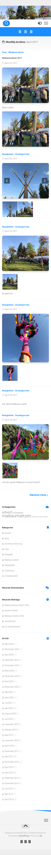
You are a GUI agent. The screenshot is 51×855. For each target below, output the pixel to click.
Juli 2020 (9, 719)
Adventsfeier (10, 621)
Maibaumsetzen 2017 (12, 58)
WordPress (24, 836)
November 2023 (12, 676)
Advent (8, 533)
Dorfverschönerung (13, 544)
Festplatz (9, 554)
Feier (4, 52)
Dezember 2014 (12, 778)
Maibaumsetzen (16, 52)
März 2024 (9, 671)
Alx (41, 836)
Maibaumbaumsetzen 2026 (17, 605)
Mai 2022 (9, 692)
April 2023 (9, 681)
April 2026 (9, 644)
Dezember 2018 (12, 740)
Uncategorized (22, 154)
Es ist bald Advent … (13, 627)
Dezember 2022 (12, 687)
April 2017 (9, 756)
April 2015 (9, 773)
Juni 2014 (9, 789)
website (45, 517)
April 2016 (9, 767)
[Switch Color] (40, 23)
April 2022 (9, 697)
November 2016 (12, 762)
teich (40, 517)
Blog (7, 538)
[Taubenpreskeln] (31, 32)
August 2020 (10, 713)
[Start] (20, 32)
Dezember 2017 (12, 751)
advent (7, 512)
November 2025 (12, 649)
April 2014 (9, 799)
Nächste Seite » (39, 494)
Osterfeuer (9, 570)
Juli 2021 (9, 703)
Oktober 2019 (11, 730)
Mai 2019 (9, 735)
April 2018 (9, 746)
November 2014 (12, 783)
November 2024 (12, 665)
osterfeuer (34, 517)
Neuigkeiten (7, 154)
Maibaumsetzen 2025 (14, 616)
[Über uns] (25, 32)
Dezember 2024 (12, 660)
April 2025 (9, 655)
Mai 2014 (9, 794)
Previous (7, 181)
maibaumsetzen (16, 515)
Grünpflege (18, 512)
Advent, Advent (11, 610)
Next (44, 181)
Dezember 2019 (12, 724)
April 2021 (9, 708)
